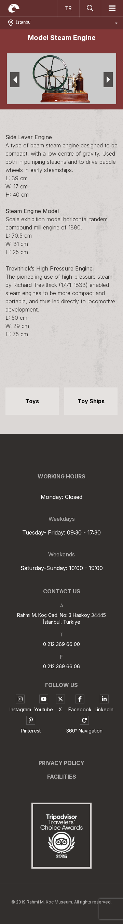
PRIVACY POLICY (61, 763)
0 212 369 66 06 (61, 666)
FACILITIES (61, 776)
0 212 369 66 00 (61, 644)
